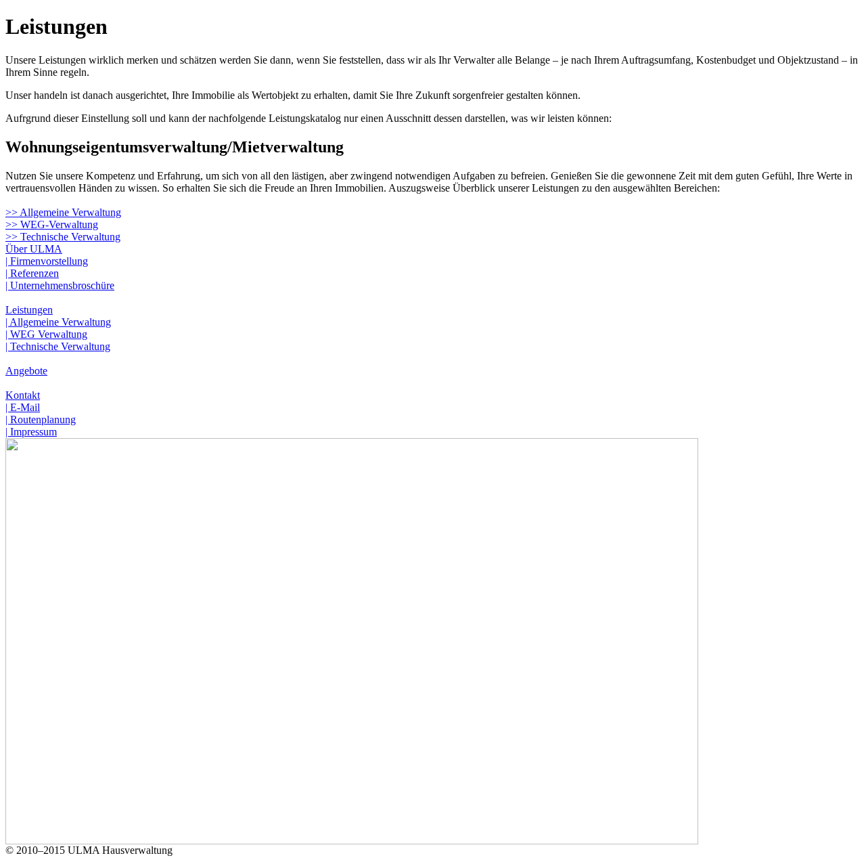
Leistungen (29, 310)
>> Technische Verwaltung (62, 236)
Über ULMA (33, 249)
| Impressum (31, 431)
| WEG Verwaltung (46, 334)
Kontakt (22, 395)
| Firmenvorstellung (46, 261)
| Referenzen (32, 273)
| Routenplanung (40, 419)
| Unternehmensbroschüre (59, 285)
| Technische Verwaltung (57, 346)
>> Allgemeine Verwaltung (63, 212)
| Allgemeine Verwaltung (58, 322)
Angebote (26, 370)
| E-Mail (22, 407)
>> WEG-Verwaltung (51, 224)
